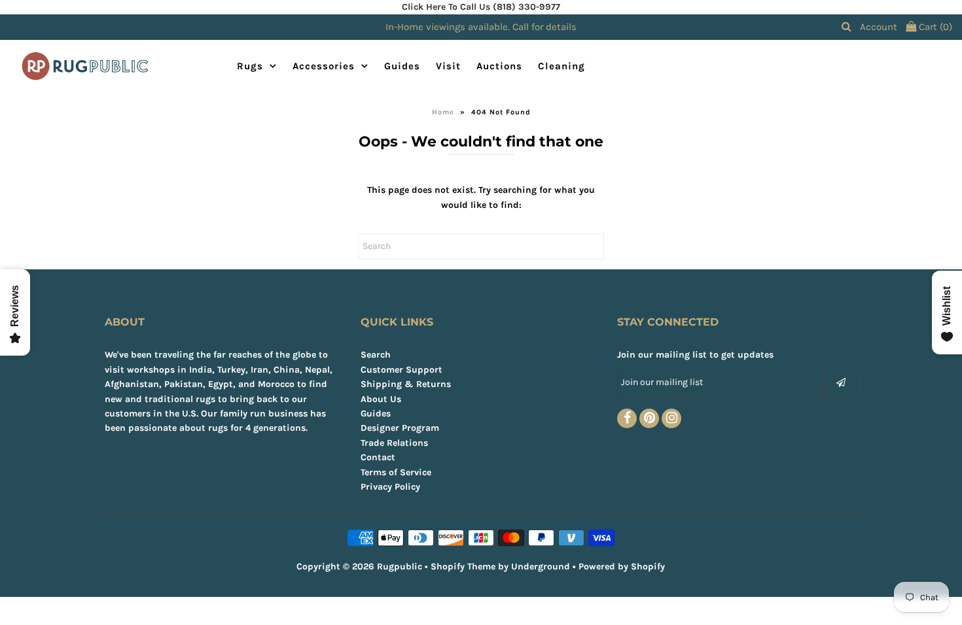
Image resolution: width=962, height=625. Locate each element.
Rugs (250, 66)
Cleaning (561, 66)
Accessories (324, 66)
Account (878, 27)
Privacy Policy (390, 486)
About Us (381, 399)
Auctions (499, 66)
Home (443, 112)
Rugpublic (399, 566)
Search (376, 354)
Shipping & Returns (406, 384)
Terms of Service (396, 472)
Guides (402, 66)
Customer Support (401, 369)
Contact (378, 457)
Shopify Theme (463, 566)
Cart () (934, 27)
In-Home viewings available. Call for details (481, 27)
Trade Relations (394, 442)
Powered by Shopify (622, 566)
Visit (448, 66)
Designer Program (400, 427)
